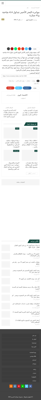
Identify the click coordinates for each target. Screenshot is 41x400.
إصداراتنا (34, 343)
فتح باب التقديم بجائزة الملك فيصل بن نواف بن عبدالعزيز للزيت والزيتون (30, 112)
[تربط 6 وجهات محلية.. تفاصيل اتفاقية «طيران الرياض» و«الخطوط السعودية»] (11, 133)
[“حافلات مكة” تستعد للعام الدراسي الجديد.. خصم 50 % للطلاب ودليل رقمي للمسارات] (29, 133)
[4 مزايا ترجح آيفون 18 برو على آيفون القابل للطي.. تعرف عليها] (5, 248)
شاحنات (28, 80)
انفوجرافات (16, 150)
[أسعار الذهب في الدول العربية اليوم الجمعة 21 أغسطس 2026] (5, 314)
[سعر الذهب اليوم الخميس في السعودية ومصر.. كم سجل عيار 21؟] (5, 273)
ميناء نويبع (36, 83)
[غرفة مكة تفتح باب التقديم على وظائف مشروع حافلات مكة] (29, 155)
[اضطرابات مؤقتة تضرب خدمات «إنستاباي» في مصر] (5, 306)
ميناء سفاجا (11, 80)
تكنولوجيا (34, 377)
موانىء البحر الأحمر (20, 80)
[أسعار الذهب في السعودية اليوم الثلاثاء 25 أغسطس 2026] (5, 323)
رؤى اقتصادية (33, 352)
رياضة (34, 369)
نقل (3, 19)
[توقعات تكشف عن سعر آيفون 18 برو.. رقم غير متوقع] (5, 264)
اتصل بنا (34, 339)
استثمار (34, 360)
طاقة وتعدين (33, 356)
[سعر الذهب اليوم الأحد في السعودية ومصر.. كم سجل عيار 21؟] (5, 298)
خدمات (35, 128)
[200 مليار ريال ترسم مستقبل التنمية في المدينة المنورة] (5, 289)
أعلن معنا (34, 346)
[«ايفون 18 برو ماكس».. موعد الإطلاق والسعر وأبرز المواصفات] (5, 256)
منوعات (34, 363)
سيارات (33, 80)
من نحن (34, 335)
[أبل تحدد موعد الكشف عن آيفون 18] (5, 281)
